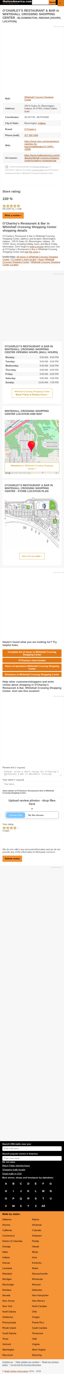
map (27, 111)
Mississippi (8, 1284)
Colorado (36, 1230)
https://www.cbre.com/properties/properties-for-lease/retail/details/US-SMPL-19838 (41, 145)
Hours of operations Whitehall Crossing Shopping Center (32, 667)
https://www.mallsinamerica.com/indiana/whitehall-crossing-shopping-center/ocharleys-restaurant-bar (42, 158)
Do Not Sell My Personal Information (26, 1365)
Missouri (36, 1284)
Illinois (35, 1252)
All (43, 1206)
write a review (37, 246)
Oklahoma (7, 1317)
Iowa (34, 1257)
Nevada (6, 1295)
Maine (35, 1268)
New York (7, 1306)
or (32, 804)
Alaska (35, 1219)
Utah (34, 1338)
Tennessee (37, 1333)
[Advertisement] (32, 60)
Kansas (6, 1262)
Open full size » (32, 556)
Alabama (6, 1219)
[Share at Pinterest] (36, 182)
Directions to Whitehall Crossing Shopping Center (32, 674)
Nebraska (37, 1290)
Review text (13, 767)
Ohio (34, 1311)
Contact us (7, 1362)
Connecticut (8, 1235)
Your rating (7, 824)
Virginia (35, 1344)
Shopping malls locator (13, 1169)
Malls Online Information (16, 1371)
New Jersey (8, 1300)
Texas (5, 1338)
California (7, 1230)
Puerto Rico (38, 1322)
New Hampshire (40, 1295)
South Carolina (39, 1328)
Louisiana (7, 1268)
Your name (13, 779)
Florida (35, 1241)
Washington (8, 1349)
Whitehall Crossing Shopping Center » (32, 393)
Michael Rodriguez (40, 167)
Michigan (6, 1279)
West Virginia (38, 1349)
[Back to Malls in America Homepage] (17, 2)
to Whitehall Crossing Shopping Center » (32, 467)
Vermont (6, 1344)
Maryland (7, 1273)
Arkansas (37, 1224)
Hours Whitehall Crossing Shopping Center (28, 260)
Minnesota (37, 1279)
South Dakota (9, 1333)
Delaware (37, 1235)
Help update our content (27, 1362)
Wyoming (37, 1355)
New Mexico (38, 1300)
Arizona (6, 1224)
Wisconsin (7, 1355)
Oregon (36, 1317)
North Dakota (9, 1311)
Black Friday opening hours (16, 1165)
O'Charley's (30, 129)
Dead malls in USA (12, 1173)
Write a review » (13, 215)
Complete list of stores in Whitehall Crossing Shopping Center (32, 653)
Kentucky (37, 1262)
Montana (6, 1290)
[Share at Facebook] (28, 182)
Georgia (6, 1246)
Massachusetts (40, 1273)
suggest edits (37, 170)
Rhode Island (9, 1328)
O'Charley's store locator (23, 259)
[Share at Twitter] (32, 182)
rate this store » (32, 252)
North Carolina (39, 1306)
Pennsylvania (9, 1322)
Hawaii (35, 1246)
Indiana (6, 1257)
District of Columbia (12, 1241)
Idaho (5, 1252)
